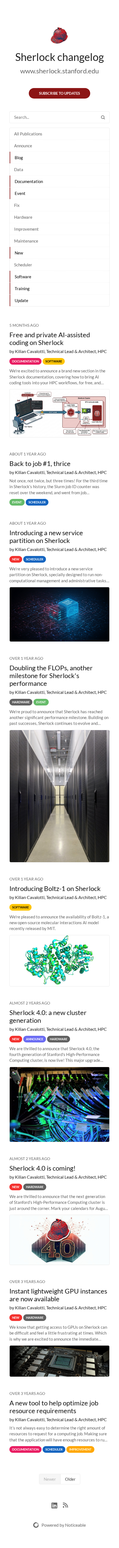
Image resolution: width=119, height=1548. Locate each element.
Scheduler (23, 264)
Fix (17, 205)
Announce (23, 145)
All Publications (28, 133)
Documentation (29, 181)
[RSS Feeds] (65, 1504)
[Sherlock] (59, 37)
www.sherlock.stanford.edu (59, 71)
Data (18, 169)
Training (22, 288)
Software (23, 276)
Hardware (23, 217)
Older (70, 1479)
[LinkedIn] (57, 1504)
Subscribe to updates (59, 93)
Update (21, 300)
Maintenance (26, 240)
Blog (19, 157)
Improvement (26, 228)
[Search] (103, 117)
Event (20, 193)
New (19, 252)
